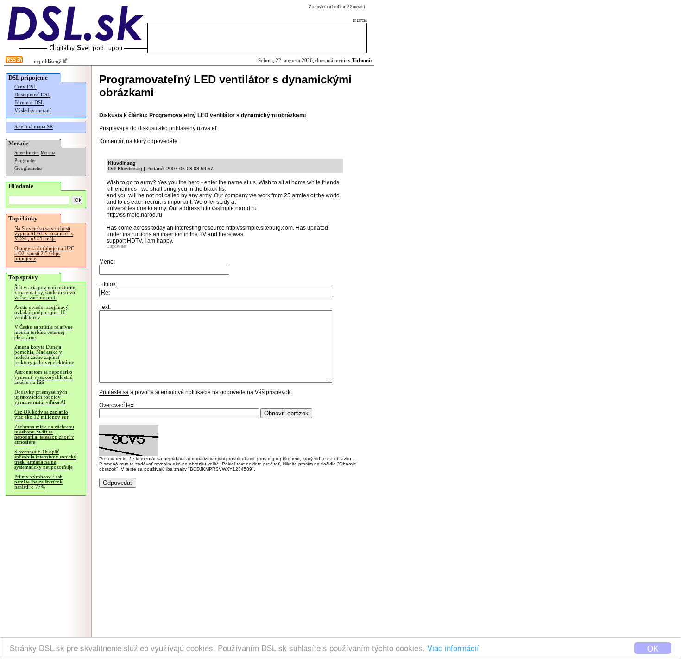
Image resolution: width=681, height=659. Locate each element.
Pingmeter (25, 160)
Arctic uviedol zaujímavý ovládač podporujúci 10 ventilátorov (41, 312)
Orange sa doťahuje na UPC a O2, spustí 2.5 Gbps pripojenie (44, 253)
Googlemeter (28, 168)
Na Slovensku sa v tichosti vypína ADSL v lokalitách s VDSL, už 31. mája (43, 233)
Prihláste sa (114, 392)
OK (652, 648)
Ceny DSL (25, 86)
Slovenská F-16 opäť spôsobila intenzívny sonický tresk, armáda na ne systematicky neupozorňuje (45, 459)
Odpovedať (117, 246)
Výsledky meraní (32, 110)
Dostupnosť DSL (32, 94)
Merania (48, 153)
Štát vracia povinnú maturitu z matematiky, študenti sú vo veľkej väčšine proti (45, 292)
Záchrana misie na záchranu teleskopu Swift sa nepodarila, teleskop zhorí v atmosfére (44, 434)
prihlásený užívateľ (193, 128)
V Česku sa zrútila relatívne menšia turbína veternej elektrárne (43, 332)
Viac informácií (453, 647)
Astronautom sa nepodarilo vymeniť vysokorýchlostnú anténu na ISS (43, 377)
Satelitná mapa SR (33, 126)
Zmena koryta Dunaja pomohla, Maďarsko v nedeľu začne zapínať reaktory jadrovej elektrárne (44, 355)
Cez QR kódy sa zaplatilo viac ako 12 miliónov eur (41, 414)
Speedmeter (26, 152)
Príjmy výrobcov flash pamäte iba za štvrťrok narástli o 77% (38, 482)
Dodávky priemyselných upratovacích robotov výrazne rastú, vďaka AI (40, 397)
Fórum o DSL (29, 102)
